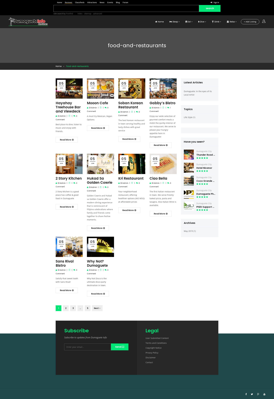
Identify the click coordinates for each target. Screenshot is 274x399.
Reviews (68, 2)
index (79, 13)
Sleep (175, 21)
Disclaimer (151, 357)
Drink (216, 21)
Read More (66, 139)
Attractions (92, 2)
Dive (202, 21)
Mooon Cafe (97, 103)
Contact (149, 362)
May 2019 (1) (190, 231)
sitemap (87, 13)
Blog (118, 2)
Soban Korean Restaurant (130, 105)
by (68, 13)
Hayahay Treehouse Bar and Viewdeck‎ (68, 107)
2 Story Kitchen (69, 178)
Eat (189, 21)
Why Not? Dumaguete (97, 263)
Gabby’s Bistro (162, 103)
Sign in (216, 2)
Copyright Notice (154, 347)
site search (58, 13)
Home (59, 2)
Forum (125, 2)
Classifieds (79, 2)
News (102, 2)
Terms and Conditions (156, 343)
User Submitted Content (157, 338)
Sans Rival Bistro (65, 263)
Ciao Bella (158, 178)
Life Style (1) (189, 117)
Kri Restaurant (131, 178)
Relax (232, 21)
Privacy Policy (152, 352)
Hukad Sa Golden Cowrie (99, 180)
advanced (97, 13)
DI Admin (62, 116)
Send (118, 346)
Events (110, 2)
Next (96, 308)
